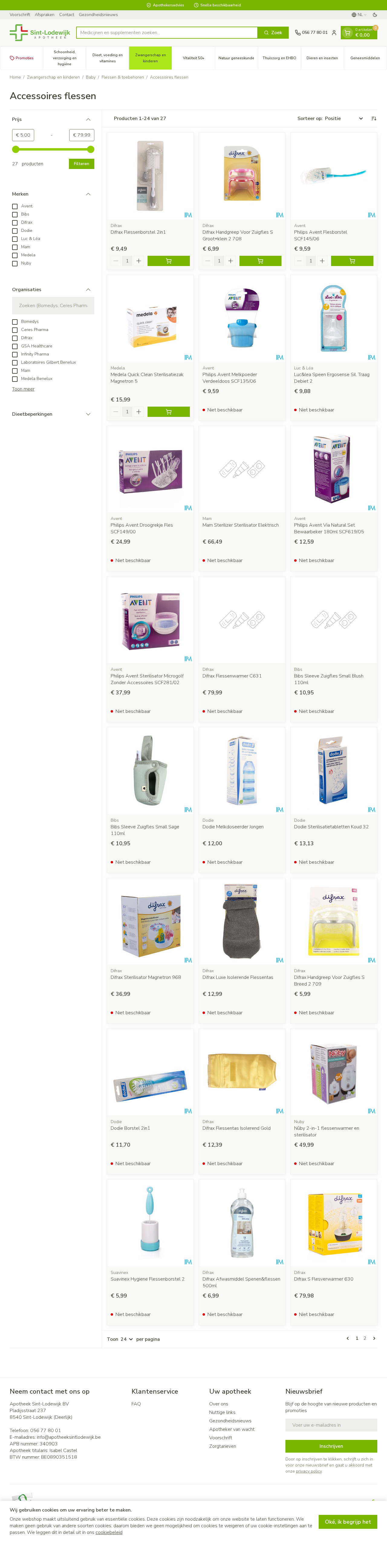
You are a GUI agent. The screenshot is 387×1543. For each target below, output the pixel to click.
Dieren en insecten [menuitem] (325, 59)
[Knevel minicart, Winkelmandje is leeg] (347, 32)
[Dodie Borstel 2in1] (150, 1072)
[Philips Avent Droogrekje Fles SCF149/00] (150, 469)
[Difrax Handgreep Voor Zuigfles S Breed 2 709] (334, 921)
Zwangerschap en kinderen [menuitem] (153, 58)
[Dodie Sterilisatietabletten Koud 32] (334, 770)
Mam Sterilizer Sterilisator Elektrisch (241, 525)
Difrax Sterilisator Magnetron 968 (146, 977)
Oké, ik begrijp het (348, 1521)
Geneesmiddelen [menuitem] (368, 59)
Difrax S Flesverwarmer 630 (323, 1279)
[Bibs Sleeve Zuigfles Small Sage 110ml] (150, 770)
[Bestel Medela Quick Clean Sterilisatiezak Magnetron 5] (169, 412)
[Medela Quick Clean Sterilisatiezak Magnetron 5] (150, 318)
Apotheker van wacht (232, 1429)
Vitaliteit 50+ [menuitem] (199, 59)
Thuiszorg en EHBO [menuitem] (281, 59)
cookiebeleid (109, 1532)
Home (15, 77)
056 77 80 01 (45, 1430)
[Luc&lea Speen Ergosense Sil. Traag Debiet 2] (334, 318)
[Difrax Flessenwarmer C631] (242, 620)
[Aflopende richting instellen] (373, 118)
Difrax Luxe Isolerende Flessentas (238, 977)
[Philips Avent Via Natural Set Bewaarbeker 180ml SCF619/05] (334, 469)
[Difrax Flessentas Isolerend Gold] (242, 1072)
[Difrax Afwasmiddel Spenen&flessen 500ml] (242, 1223)
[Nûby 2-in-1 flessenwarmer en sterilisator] (334, 1072)
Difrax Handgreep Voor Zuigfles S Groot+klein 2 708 (238, 235)
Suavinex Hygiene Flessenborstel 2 (148, 1279)
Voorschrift (20, 15)
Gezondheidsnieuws (98, 15)
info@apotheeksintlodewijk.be (69, 1437)
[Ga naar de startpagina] (40, 32)
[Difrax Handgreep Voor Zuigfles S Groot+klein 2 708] (242, 176)
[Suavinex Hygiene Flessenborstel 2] (150, 1223)
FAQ (136, 1404)
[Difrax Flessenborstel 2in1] (150, 176)
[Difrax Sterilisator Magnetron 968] (150, 921)
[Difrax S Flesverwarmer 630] (334, 1223)
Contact (66, 15)
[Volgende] (373, 1338)
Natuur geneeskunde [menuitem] (238, 59)
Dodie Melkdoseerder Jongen (233, 826)
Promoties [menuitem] (25, 58)
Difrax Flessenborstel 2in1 (138, 232)
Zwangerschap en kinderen (53, 77)
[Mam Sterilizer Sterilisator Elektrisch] (242, 469)
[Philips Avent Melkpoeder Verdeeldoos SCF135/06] (242, 318)
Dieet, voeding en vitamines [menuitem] (111, 58)
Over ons (218, 1404)
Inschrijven (331, 1446)
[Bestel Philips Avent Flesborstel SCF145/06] (352, 261)
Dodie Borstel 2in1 (130, 1128)
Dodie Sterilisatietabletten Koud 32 (331, 826)
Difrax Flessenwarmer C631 (232, 676)
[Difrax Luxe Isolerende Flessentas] (242, 921)
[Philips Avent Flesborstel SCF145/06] (334, 176)
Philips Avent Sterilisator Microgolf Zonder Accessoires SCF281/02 (147, 679)
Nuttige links (222, 1412)
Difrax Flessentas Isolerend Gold (237, 1128)
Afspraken (44, 15)
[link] (349, 1338)
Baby (91, 77)
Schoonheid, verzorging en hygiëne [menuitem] (69, 58)
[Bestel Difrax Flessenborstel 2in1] (169, 261)
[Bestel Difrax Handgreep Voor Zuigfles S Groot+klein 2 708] (260, 261)
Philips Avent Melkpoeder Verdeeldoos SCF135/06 (230, 378)
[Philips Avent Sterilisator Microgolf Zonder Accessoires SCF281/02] (150, 620)
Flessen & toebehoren (123, 77)
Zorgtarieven (222, 1446)
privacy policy (309, 1471)
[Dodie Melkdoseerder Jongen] (242, 770)
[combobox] (167, 33)
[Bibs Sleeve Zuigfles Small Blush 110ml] (334, 620)
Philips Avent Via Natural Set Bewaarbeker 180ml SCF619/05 (329, 528)
